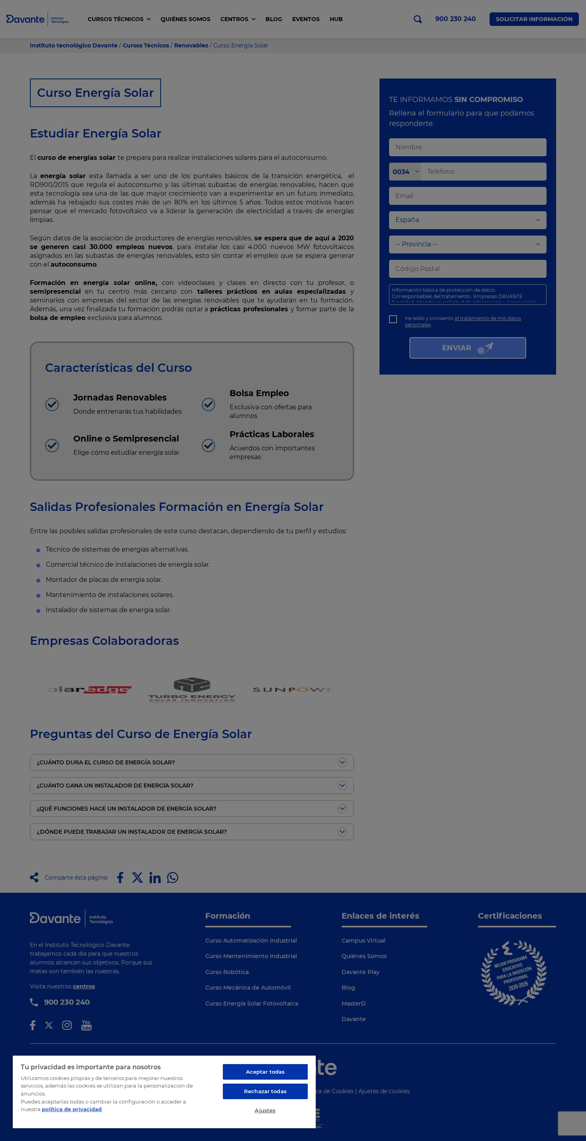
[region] (164, 1091)
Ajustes (265, 1110)
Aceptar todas (265, 1071)
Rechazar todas (265, 1091)
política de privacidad (72, 1109)
